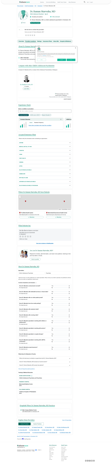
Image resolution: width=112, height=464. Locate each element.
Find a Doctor (20, 6)
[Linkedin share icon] (90, 461)
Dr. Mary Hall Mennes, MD (63, 427)
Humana (21, 162)
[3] (30, 35)
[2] (28, 35)
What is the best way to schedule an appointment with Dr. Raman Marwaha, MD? (37, 358)
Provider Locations (30, 41)
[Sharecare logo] (31, 446)
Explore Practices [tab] (37, 424)
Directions (31, 217)
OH (35, 6)
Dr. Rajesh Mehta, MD (59, 430)
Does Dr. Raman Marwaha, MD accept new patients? (31, 365)
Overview (21, 41)
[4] (32, 35)
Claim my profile (35, 259)
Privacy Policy (44, 55)
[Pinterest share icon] (94, 461)
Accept (71, 59)
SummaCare (22, 173)
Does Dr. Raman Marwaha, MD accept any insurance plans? (33, 361)
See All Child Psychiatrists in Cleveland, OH (27, 436)
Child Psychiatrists (29, 6)
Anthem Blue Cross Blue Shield (27, 181)
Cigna (20, 154)
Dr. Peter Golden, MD (34, 430)
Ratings (39, 41)
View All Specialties (66, 420)
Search (84, 2)
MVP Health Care (23, 177)
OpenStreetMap (64, 209)
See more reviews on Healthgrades (44, 243)
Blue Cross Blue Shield (25, 170)
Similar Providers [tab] (24, 424)
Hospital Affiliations (65, 41)
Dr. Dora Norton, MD (49, 427)
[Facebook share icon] (86, 461)
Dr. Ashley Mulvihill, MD (23, 427)
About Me (56, 41)
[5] (34, 35)
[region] (56, 54)
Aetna (20, 166)
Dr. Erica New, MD (22, 430)
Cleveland (40, 6)
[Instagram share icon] (88, 461)
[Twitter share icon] (92, 461)
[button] (36, 282)
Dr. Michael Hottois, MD (65, 432)
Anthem (21, 142)
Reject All (62, 59)
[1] (26, 35)
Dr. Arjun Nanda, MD (52, 432)
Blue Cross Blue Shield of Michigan (28, 185)
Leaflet (60, 209)
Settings (42, 59)
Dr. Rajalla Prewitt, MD (37, 427)
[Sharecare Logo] (25, 2)
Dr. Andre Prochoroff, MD (24, 432)
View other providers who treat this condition (40, 125)
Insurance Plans (47, 41)
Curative (21, 150)
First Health (22, 158)
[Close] (75, 48)
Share (24, 22)
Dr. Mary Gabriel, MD (46, 430)
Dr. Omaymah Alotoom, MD (39, 432)
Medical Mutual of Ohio (25, 146)
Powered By (19, 439)
